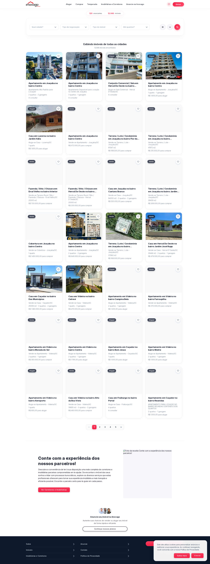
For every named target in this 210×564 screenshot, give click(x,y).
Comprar (79, 4)
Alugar (69, 4)
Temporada (92, 4)
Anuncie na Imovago (135, 4)
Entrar (178, 4)
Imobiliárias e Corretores (111, 4)
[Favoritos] (169, 4)
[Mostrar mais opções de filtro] (170, 27)
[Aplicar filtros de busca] (177, 27)
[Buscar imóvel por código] (163, 27)
